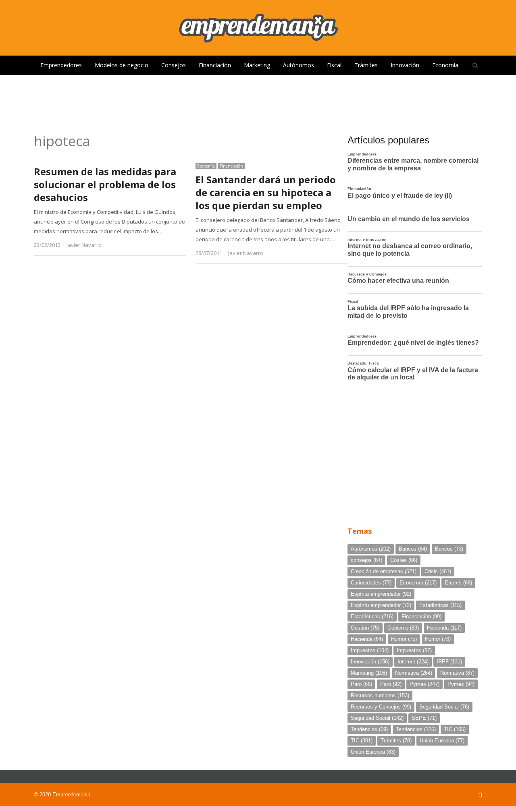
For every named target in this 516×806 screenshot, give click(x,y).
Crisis (437, 571)
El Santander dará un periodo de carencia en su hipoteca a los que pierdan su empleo (266, 192)
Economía (445, 65)
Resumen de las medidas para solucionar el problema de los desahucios (105, 184)
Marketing (257, 65)
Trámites (366, 65)
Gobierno (403, 628)
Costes (403, 560)
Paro (361, 684)
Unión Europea (442, 741)
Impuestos (370, 650)
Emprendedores (61, 65)
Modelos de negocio (121, 65)
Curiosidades (371, 583)
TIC (455, 729)
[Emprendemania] (258, 28)
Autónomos (298, 65)
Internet (413, 662)
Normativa (413, 673)
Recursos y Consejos (381, 707)
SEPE (424, 718)
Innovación (405, 65)
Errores (458, 583)
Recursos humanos (380, 695)
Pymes (424, 684)
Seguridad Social (444, 707)
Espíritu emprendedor (381, 594)
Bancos (413, 549)
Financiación (215, 65)
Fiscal (334, 65)
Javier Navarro (84, 245)
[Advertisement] (258, 101)
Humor (404, 639)
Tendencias (369, 729)
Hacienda (444, 628)
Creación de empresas (383, 571)
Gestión (365, 628)
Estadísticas (440, 605)
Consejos (173, 65)
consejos (366, 560)
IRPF (449, 662)
